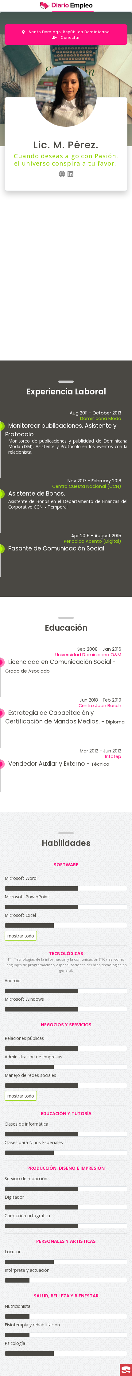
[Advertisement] (66, 269)
